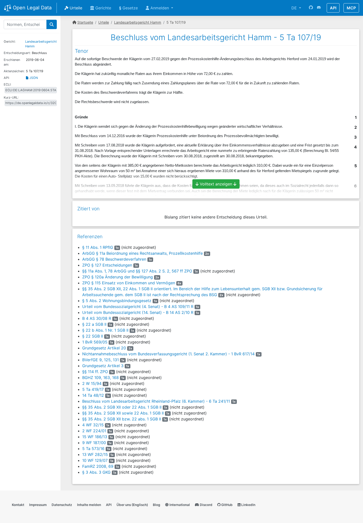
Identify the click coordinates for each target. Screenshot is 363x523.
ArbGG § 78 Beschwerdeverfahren (114, 259)
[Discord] (319, 8)
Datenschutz (62, 505)
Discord (205, 505)
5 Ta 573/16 (93, 448)
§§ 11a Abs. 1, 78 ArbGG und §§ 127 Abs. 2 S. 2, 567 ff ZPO (137, 271)
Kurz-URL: (11, 97)
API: (7, 78)
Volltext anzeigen (216, 183)
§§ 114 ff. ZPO (95, 371)
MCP (351, 7)
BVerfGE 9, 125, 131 (100, 359)
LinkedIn (248, 505)
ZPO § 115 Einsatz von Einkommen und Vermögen (128, 282)
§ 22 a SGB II (94, 324)
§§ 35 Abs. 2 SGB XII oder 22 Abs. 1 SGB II (121, 407)
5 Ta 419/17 (93, 389)
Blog (156, 505)
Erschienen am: (12, 62)
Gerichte (102, 7)
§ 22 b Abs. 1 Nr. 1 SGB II (105, 330)
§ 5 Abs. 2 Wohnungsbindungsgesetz (116, 300)
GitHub (227, 505)
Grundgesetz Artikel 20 (104, 347)
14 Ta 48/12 (93, 395)
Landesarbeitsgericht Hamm (137, 22)
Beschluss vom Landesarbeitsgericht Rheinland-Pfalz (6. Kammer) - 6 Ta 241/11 (156, 401)
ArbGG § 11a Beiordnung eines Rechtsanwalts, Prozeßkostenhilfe (142, 253)
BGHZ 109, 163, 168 (100, 377)
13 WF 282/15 (95, 454)
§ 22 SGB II (92, 336)
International (179, 505)
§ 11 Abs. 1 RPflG (97, 247)
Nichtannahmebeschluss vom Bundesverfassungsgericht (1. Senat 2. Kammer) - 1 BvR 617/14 (168, 353)
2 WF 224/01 (94, 430)
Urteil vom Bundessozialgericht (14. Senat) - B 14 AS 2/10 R (137, 312)
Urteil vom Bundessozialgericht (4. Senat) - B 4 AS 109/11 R (137, 306)
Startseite (85, 22)
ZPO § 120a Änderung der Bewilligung (117, 276)
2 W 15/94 (91, 383)
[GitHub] (311, 8)
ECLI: (7, 84)
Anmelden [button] (159, 7)
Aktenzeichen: (14, 71)
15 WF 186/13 (94, 436)
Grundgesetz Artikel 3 (102, 365)
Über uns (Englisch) (132, 505)
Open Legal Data (31, 8)
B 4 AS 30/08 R (96, 318)
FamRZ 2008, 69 (97, 466)
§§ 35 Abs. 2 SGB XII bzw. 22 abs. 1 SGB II (121, 418)
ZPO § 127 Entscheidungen (107, 265)
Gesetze (128, 7)
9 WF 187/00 (94, 442)
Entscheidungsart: (17, 53)
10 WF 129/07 (95, 460)
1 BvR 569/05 (94, 342)
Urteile (75, 7)
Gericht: (10, 41)
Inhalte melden (89, 505)
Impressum (38, 505)
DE (294, 7)
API (333, 7)
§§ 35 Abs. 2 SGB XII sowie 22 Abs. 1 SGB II (123, 413)
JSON (33, 78)
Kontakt (18, 505)
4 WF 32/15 (93, 424)
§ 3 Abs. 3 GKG (96, 472)
